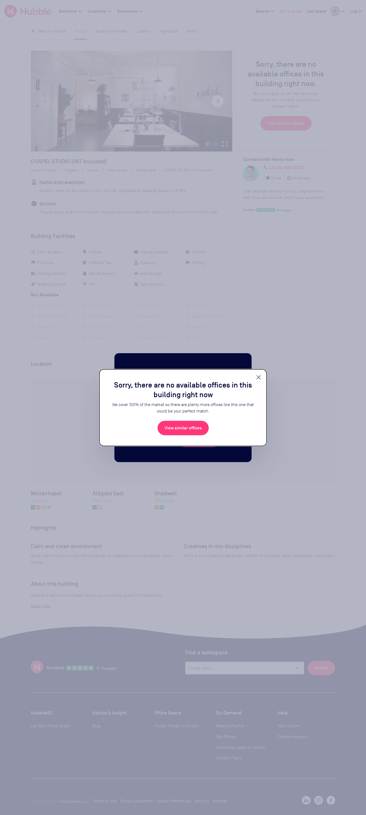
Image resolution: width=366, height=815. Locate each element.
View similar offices (183, 428)
